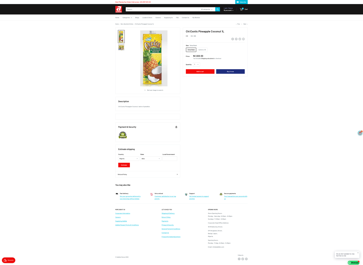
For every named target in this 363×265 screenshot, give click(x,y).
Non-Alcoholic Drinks (127, 24)
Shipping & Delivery (168, 213)
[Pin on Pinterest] (236, 38)
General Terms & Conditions (171, 229)
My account (228, 10)
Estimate (124, 165)
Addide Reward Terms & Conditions (127, 225)
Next (245, 24)
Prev (238, 24)
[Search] (217, 9)
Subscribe (243, 2)
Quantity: (189, 64)
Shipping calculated (207, 58)
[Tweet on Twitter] (240, 38)
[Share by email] (243, 38)
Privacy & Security (168, 225)
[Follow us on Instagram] (246, 259)
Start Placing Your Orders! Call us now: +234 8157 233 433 (133, 2)
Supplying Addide (121, 221)
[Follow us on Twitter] (242, 259)
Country (121, 154)
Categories (126, 17)
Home (117, 17)
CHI (187, 36)
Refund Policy (122, 174)
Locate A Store (147, 17)
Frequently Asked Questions (171, 237)
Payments (165, 221)
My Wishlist (196, 17)
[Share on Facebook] (232, 38)
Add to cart (200, 71)
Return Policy (166, 217)
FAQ (177, 17)
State (142, 154)
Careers (158, 17)
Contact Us (185, 17)
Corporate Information (122, 213)
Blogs (137, 17)
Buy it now (230, 71)
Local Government (168, 154)
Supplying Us (168, 17)
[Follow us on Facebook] (239, 259)
